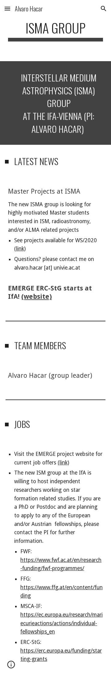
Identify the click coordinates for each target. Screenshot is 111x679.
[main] (55, 30)
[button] (7, 8)
